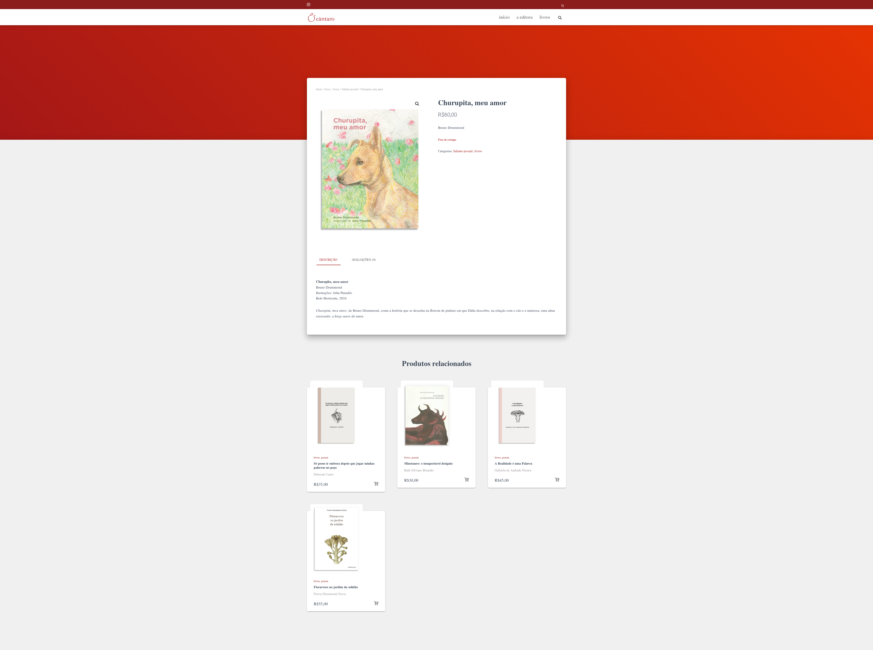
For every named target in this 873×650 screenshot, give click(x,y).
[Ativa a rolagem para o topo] (864, 641)
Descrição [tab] (328, 259)
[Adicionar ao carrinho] (557, 480)
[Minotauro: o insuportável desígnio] (427, 415)
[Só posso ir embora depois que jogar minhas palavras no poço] (336, 415)
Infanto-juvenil (350, 89)
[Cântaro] (321, 17)
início (504, 17)
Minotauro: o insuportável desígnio (428, 463)
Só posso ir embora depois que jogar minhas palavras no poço (344, 465)
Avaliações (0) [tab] (364, 259)
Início (319, 89)
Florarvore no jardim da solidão (336, 587)
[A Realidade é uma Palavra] (517, 415)
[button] (417, 104)
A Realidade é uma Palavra (513, 463)
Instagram (309, 5)
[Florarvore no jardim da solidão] (336, 539)
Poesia (324, 457)
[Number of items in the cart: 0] (562, 5)
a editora (525, 17)
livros (544, 17)
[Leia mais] (376, 484)
